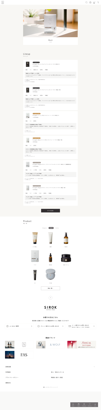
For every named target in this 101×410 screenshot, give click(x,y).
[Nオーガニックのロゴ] (2, 2)
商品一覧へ (50, 288)
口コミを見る (50, 210)
